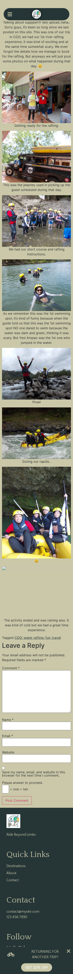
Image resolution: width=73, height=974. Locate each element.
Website (8, 752)
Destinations (16, 866)
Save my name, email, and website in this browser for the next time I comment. (33, 773)
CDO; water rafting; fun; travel (38, 638)
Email (7, 735)
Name (8, 719)
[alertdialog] (36, 960)
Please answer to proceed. (22, 782)
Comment (11, 668)
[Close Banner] (68, 951)
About (11, 873)
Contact (12, 880)
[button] (9, 14)
